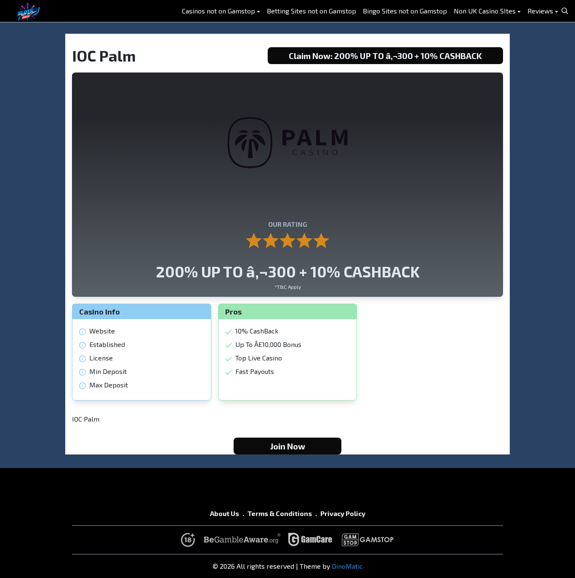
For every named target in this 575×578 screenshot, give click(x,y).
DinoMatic (347, 566)
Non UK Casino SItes (485, 11)
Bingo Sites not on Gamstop (405, 11)
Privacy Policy (342, 513)
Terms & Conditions (280, 513)
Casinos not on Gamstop (218, 11)
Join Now (287, 446)
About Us (224, 513)
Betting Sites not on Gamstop (311, 11)
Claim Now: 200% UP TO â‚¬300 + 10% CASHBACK (385, 56)
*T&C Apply (287, 287)
